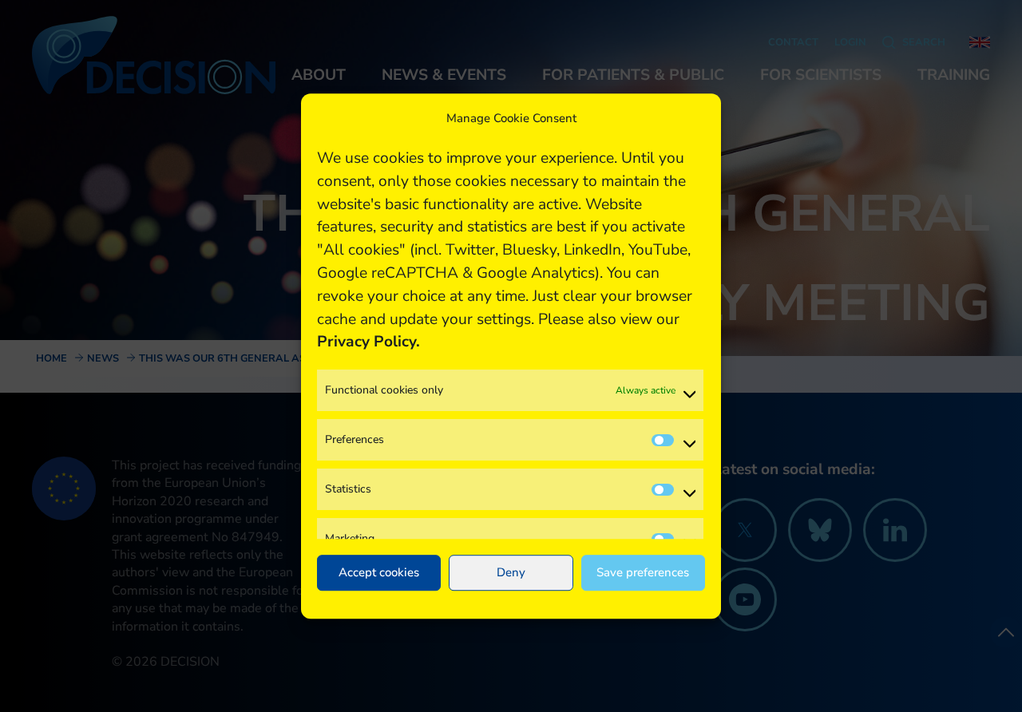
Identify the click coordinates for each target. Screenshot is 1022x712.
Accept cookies (379, 572)
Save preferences (642, 572)
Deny (511, 572)
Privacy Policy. (368, 342)
